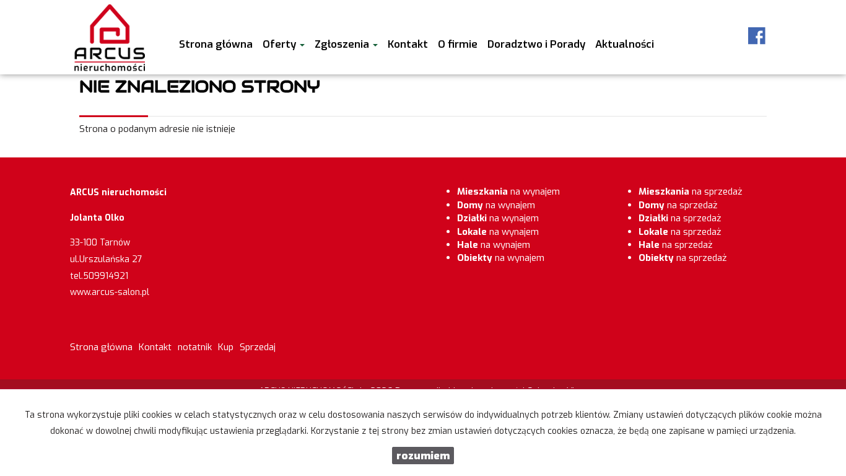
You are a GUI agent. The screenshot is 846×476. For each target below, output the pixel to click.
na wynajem (508, 191)
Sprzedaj (258, 347)
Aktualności (624, 44)
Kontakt (408, 44)
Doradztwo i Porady (536, 44)
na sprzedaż (690, 191)
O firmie (458, 44)
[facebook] (756, 36)
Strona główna (216, 44)
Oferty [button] (281, 44)
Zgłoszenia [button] (343, 44)
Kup (225, 347)
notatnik (195, 347)
